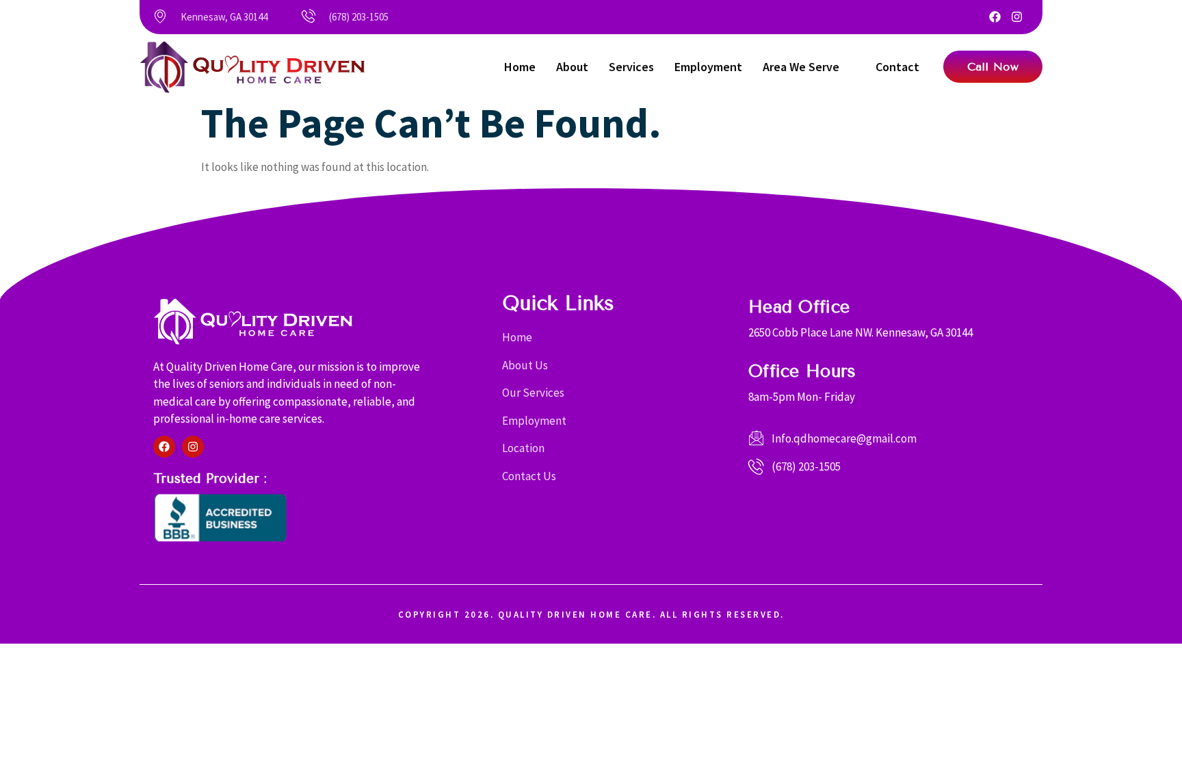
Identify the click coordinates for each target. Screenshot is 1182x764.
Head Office (799, 307)
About (572, 67)
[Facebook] (995, 17)
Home (520, 67)
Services (631, 67)
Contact (897, 67)
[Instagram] (1017, 17)
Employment (708, 67)
